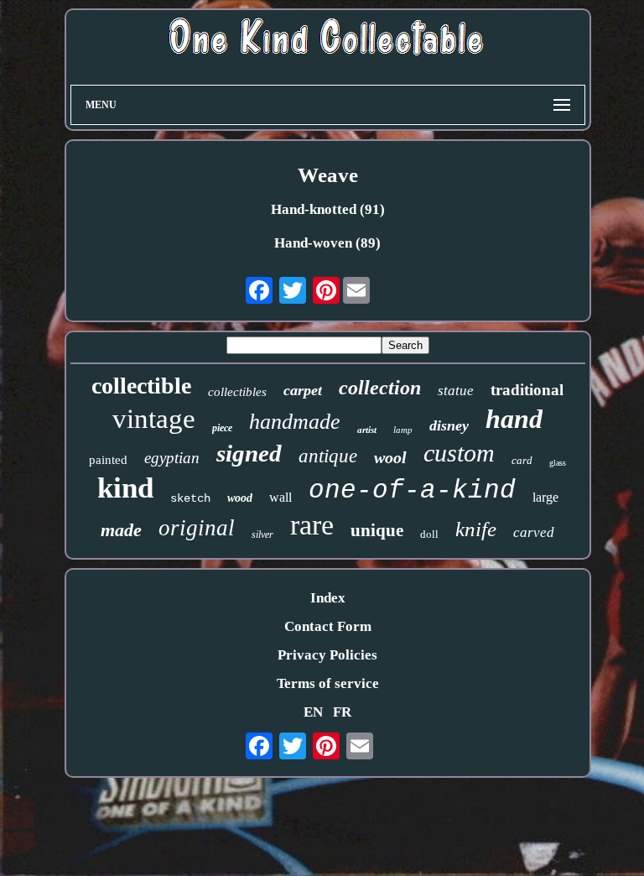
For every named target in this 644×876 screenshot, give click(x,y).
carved (533, 532)
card (522, 460)
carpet (302, 390)
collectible (141, 386)
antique (328, 456)
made (121, 529)
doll (429, 534)
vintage (153, 419)
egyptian (172, 458)
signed (249, 453)
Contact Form (327, 626)
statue (456, 391)
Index (327, 598)
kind (125, 488)
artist (367, 430)
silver (262, 534)
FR (342, 712)
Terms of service (328, 683)
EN (313, 712)
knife (475, 529)
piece (222, 428)
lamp (403, 430)
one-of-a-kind (412, 490)
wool (390, 457)
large (545, 497)
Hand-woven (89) (327, 243)
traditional (527, 390)
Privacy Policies (327, 655)
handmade (294, 421)
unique (377, 530)
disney (449, 425)
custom (459, 453)
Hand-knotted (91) (328, 209)
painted (108, 460)
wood (239, 498)
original (196, 527)
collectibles (237, 392)
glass (557, 462)
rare (312, 524)
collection (380, 388)
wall (280, 497)
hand (514, 419)
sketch (190, 498)
